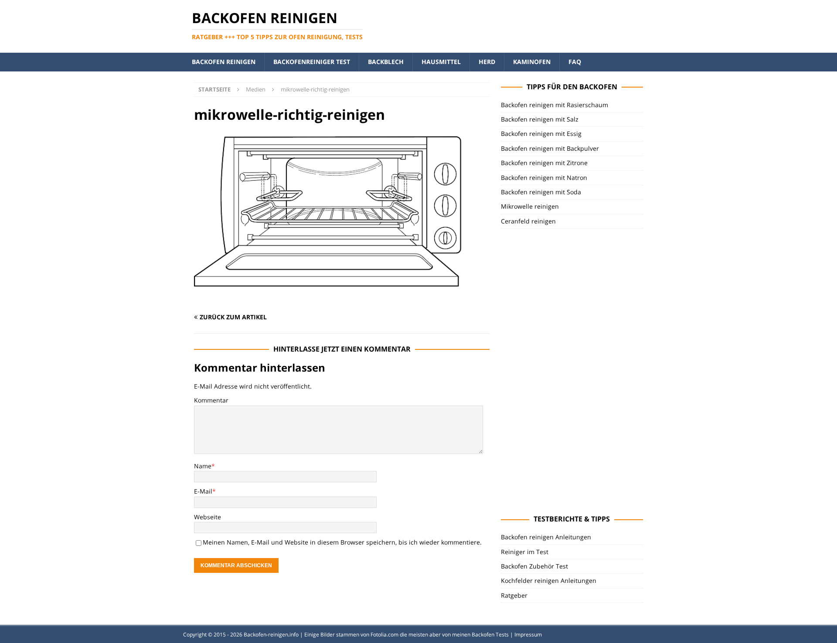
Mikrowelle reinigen (530, 206)
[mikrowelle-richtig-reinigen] (342, 300)
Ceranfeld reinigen (528, 221)
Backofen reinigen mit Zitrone (544, 163)
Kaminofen (532, 62)
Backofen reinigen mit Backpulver (550, 148)
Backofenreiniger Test (311, 62)
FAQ (574, 62)
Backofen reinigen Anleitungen (546, 537)
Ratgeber (514, 595)
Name (202, 466)
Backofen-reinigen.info (271, 634)
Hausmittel (441, 62)
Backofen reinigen (223, 62)
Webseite (207, 517)
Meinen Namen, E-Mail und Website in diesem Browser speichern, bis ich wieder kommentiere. (342, 542)
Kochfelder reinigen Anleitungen (548, 580)
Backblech (386, 62)
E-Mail (203, 491)
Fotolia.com (384, 634)
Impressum (528, 634)
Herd (487, 62)
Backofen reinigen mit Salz (539, 119)
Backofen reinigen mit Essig (541, 133)
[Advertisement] (566, 370)
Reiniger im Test (524, 552)
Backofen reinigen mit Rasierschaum (554, 105)
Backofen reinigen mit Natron (544, 177)
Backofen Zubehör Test (534, 566)
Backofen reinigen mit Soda (541, 192)
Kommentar (211, 400)
